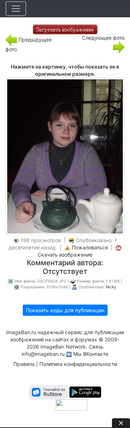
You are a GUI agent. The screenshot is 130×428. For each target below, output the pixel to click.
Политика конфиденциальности (78, 364)
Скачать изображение (65, 255)
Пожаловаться (90, 247)
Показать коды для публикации (65, 310)
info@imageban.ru (43, 354)
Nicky (111, 286)
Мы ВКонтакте (90, 354)
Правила (24, 364)
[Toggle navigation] (16, 8)
